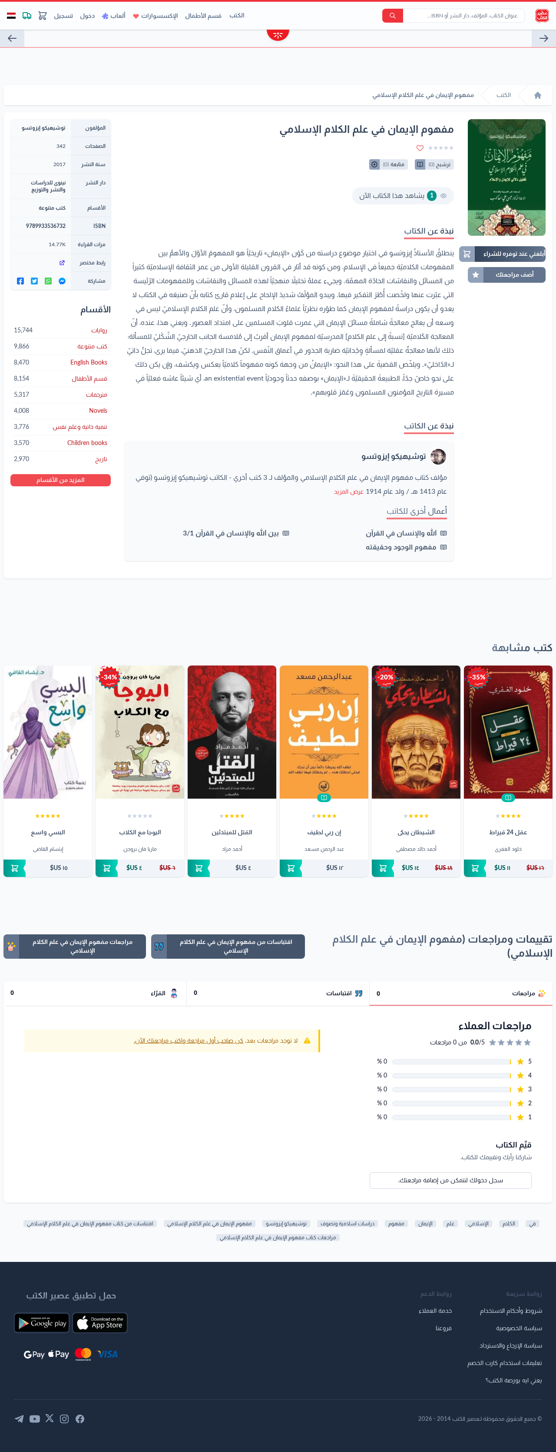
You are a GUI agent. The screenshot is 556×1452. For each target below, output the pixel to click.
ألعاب (118, 16)
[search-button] (392, 16)
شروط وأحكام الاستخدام (511, 1311)
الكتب (237, 16)
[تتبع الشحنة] (27, 16)
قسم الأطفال (203, 16)
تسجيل (63, 16)
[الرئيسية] (537, 95)
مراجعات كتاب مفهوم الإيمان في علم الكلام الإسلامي (278, 1237)
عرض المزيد (349, 492)
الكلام (509, 1223)
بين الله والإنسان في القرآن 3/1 (231, 533)
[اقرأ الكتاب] (508, 797)
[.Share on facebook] (20, 281)
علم (450, 1223)
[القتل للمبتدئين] (232, 732)
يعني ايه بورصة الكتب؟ (514, 1381)
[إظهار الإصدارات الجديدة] (278, 36)
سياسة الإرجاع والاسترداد (511, 1346)
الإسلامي (478, 1223)
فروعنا (444, 1328)
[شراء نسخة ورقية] (508, 868)
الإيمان (425, 1223)
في (532, 1223)
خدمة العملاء (435, 1311)
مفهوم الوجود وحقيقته (401, 547)
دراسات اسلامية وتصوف (347, 1223)
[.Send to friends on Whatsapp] (48, 281)
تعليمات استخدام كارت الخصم (504, 1363)
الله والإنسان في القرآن (401, 533)
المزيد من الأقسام (60, 480)
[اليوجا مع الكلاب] (140, 732)
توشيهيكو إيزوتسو (393, 457)
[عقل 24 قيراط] (508, 732)
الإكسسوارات (159, 16)
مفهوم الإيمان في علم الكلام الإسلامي (209, 1223)
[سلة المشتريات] (42, 16)
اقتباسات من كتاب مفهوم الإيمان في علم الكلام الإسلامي (90, 1223)
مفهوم (396, 1223)
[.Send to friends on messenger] (62, 281)
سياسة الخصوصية (519, 1328)
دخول (87, 16)
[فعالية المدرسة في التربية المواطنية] (544, 38)
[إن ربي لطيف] (324, 732)
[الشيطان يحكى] (416, 732)
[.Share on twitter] (34, 281)
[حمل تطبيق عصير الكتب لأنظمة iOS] (100, 1322)
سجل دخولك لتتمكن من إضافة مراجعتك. (450, 1181)
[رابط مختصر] (41, 262)
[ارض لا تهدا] (12, 38)
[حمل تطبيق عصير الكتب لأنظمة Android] (42, 1322)
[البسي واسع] (47, 732)
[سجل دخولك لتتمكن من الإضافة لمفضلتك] (420, 148)
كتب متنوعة (52, 208)
